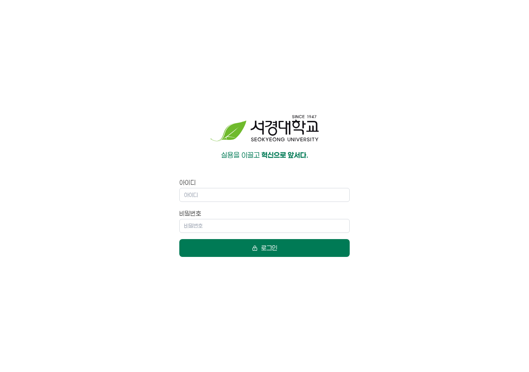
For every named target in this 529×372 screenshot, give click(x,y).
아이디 (187, 182)
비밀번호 (190, 213)
